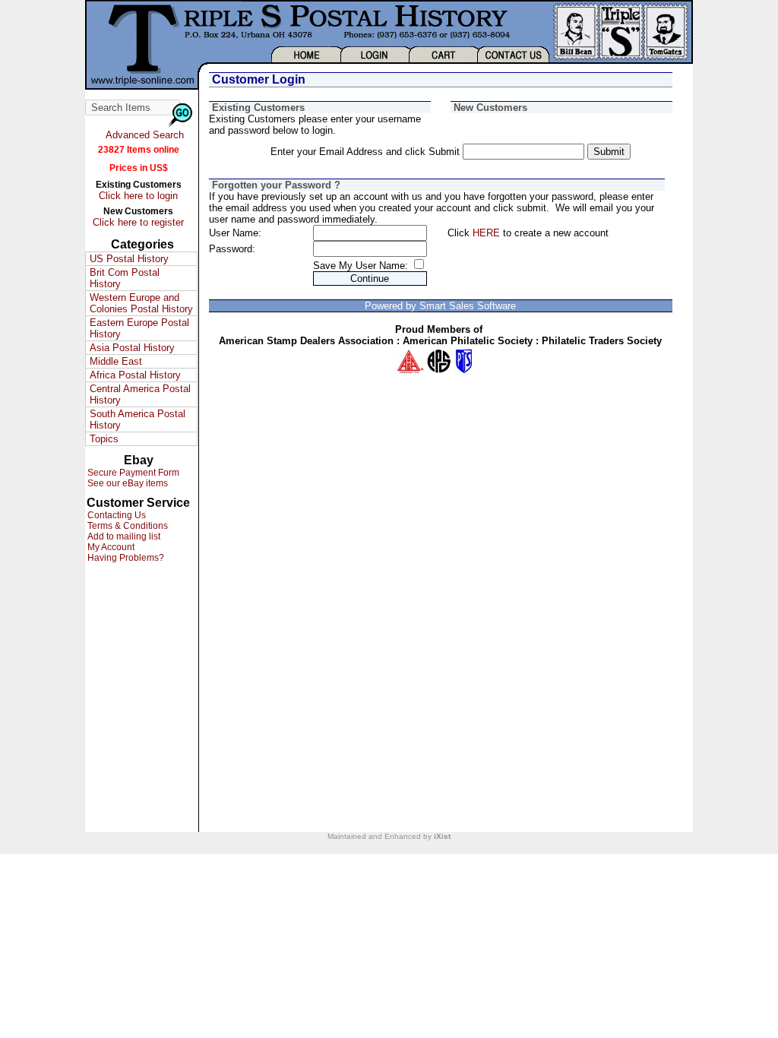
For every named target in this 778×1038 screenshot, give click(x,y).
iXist (442, 836)
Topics (104, 439)
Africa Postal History (135, 375)
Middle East (116, 361)
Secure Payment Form (132, 472)
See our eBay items (126, 483)
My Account (109, 547)
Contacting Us (115, 515)
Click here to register (138, 222)
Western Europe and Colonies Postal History (141, 303)
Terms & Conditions (126, 526)
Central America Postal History (140, 394)
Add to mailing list (122, 536)
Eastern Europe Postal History (139, 328)
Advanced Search (145, 135)
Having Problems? (124, 557)
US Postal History (129, 258)
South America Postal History (137, 419)
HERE (486, 233)
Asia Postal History (132, 347)
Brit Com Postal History (125, 278)
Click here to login (138, 195)
